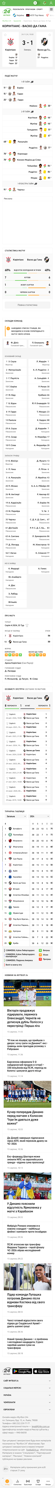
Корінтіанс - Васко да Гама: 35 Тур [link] (37, 21)
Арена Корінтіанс (19, 663)
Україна (20, 15)
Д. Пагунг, (24, 678)
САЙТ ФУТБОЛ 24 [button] (11, 1381)
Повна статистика (27, 305)
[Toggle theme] (37, 3)
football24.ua (32, 1450)
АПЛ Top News (37, 15)
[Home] (6, 15)
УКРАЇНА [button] (7, 1395)
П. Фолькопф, (11, 678)
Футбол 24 (6, 21)
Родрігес (44, 57)
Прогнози (30, 9)
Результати (18, 9)
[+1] (3, 3)
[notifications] (44, 3)
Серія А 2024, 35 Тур (14, 625)
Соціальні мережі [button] (12, 1388)
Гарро (11, 60)
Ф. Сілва (34, 678)
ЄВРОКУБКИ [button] (9, 1409)
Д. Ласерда (10, 671)
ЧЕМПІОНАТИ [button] (9, 1402)
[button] (48, 1482)
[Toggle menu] (51, 9)
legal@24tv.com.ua (40, 1426)
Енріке (11, 57)
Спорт (40, 9)
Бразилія (17, 21)
